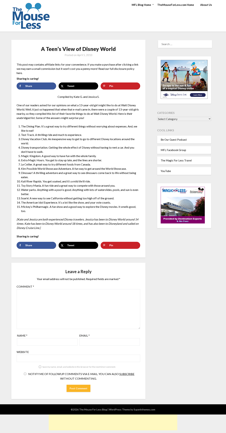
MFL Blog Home (141, 4)
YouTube (166, 171)
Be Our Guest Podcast (174, 139)
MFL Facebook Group (173, 150)
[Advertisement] (113, 422)
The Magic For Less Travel (176, 160)
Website (23, 352)
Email (84, 335)
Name (22, 335)
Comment (25, 286)
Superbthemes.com (144, 409)
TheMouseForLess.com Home (175, 4)
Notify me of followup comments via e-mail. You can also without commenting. (81, 376)
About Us (206, 4)
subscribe (126, 374)
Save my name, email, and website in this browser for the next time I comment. (79, 367)
